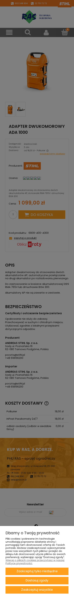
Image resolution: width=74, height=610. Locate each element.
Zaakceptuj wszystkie (37, 590)
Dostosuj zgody (37, 580)
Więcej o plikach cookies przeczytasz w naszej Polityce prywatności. (35, 561)
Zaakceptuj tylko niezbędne (37, 571)
